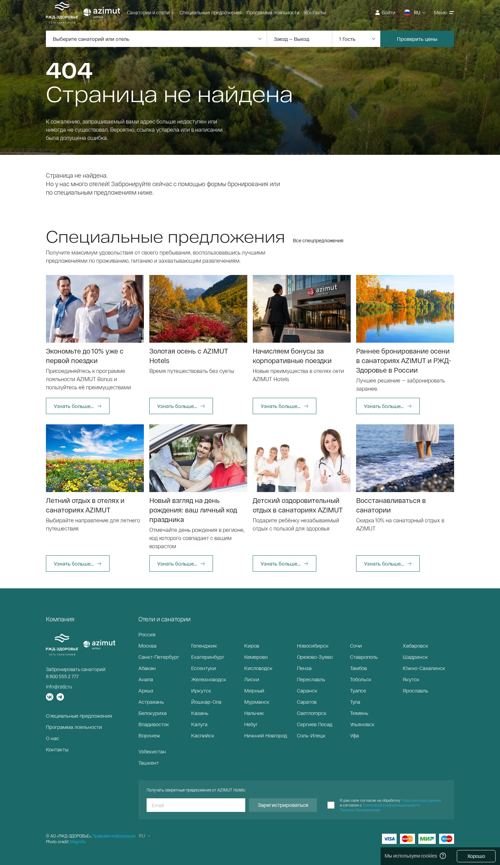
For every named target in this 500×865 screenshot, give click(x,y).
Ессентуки (203, 668)
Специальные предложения (210, 12)
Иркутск (201, 690)
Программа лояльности (273, 12)
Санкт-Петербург (158, 657)
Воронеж (149, 735)
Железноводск (208, 679)
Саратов (307, 702)
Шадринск (415, 657)
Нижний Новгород (265, 735)
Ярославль (415, 690)
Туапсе (358, 690)
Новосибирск (313, 645)
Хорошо (476, 856)
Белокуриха (152, 713)
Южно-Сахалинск (424, 668)
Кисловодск (258, 668)
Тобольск (360, 679)
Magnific (78, 841)
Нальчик (254, 713)
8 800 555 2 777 (62, 676)
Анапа (145, 679)
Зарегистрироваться (283, 805)
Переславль (311, 679)
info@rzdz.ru (59, 686)
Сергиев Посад (314, 724)
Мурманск (256, 702)
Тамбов (358, 668)
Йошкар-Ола (206, 702)
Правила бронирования (360, 809)
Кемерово (256, 657)
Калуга (199, 724)
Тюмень (359, 713)
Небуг (251, 724)
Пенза (304, 668)
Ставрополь (364, 657)
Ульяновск (362, 724)
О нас (52, 738)
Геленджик (204, 645)
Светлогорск (312, 713)
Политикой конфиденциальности (391, 805)
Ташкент (148, 763)
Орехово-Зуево (315, 657)
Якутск (411, 679)
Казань (200, 713)
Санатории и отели (148, 12)
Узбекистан (152, 751)
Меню (440, 12)
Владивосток (153, 724)
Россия (146, 634)
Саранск (307, 690)
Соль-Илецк (311, 735)
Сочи (356, 645)
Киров (251, 645)
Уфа (354, 735)
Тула (355, 702)
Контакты (315, 12)
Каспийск (202, 735)
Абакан (147, 668)
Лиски (251, 679)
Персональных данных (421, 800)
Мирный (254, 690)
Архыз (145, 690)
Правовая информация (114, 835)
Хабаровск (415, 645)
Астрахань (151, 702)
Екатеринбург (207, 657)
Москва (147, 645)
